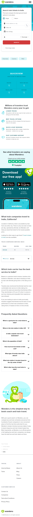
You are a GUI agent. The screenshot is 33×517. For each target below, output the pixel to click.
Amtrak (5, 250)
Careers (18, 478)
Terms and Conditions (7, 498)
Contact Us (4, 491)
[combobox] (16, 23)
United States (6, 446)
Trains (3, 471)
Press (18, 475)
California (5, 449)
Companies (4, 495)
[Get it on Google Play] (24, 184)
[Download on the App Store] (8, 184)
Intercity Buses (5, 468)
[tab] (7, 19)
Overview (5, 59)
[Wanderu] (7, 2)
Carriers (14, 59)
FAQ (22, 59)
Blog (17, 471)
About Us (19, 468)
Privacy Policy (5, 501)
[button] (30, 2)
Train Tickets (4, 444)
